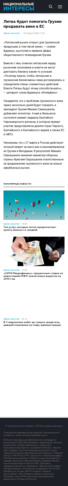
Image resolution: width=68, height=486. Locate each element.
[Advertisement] (34, 371)
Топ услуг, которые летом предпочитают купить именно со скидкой (29, 228)
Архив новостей (11, 33)
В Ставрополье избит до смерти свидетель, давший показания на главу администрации (32, 323)
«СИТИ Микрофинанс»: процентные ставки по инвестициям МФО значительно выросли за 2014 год (33, 276)
